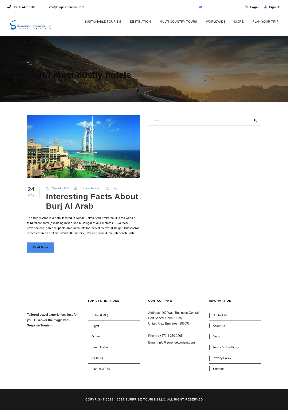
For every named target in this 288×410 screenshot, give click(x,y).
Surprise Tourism (90, 188)
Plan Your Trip (101, 368)
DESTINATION (140, 21)
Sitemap (218, 368)
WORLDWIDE (216, 21)
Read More (40, 247)
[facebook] (208, 7)
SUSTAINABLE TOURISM (103, 21)
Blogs (216, 336)
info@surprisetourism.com (177, 342)
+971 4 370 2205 (171, 335)
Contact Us (220, 315)
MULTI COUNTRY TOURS (178, 21)
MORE (239, 21)
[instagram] (230, 7)
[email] (200, 7)
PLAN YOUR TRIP (265, 21)
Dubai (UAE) (100, 315)
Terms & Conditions (226, 347)
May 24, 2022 (60, 188)
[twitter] (215, 7)
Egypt (95, 325)
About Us (219, 325)
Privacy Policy (222, 358)
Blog (114, 188)
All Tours (97, 358)
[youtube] (222, 7)
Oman (96, 336)
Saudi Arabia (100, 347)
